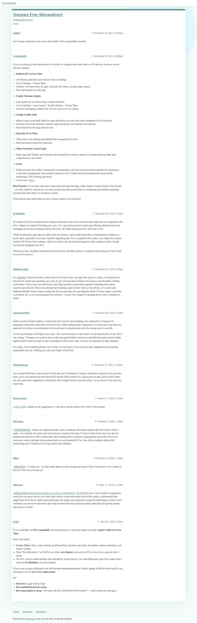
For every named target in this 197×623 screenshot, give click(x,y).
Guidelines (41, 611)
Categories (27, 611)
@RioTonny (20, 467)
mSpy (31, 180)
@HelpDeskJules (22, 430)
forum (15, 23)
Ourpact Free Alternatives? (38, 14)
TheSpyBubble (9, 3)
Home (16, 611)
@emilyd (21, 277)
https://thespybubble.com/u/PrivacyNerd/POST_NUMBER (58, 493)
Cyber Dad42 (19, 406)
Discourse (30, 618)
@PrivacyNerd (21, 493)
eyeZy (54, 225)
